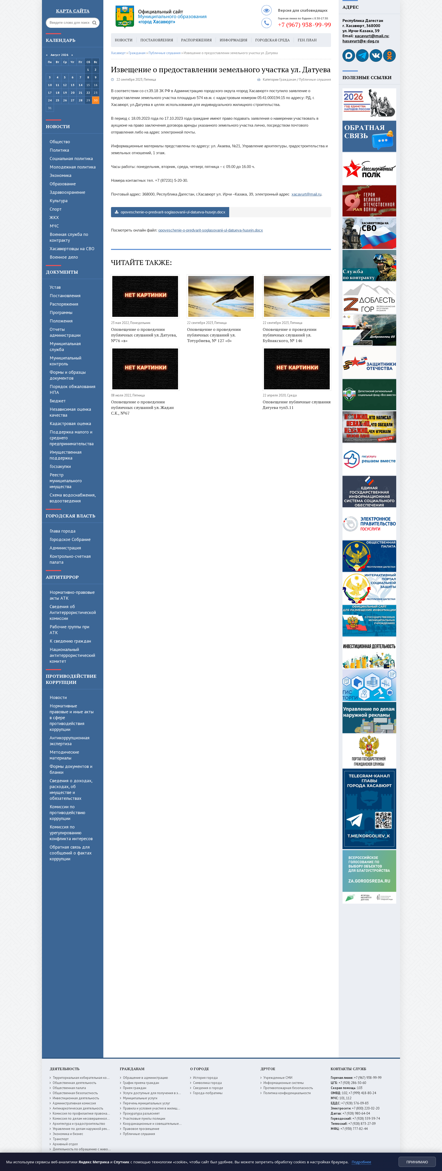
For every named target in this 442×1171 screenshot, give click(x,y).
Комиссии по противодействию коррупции (67, 812)
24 (50, 100)
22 (88, 92)
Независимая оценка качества (70, 412)
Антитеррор (62, 577)
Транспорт (61, 1139)
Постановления (65, 295)
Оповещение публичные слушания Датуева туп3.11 (297, 404)
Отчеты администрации (65, 332)
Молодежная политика (73, 167)
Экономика (60, 175)
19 (65, 92)
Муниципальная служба (65, 346)
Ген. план (307, 40)
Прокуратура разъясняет (141, 1113)
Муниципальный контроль (65, 361)
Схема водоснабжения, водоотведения (72, 498)
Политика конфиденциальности (287, 1093)
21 (80, 92)
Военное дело (64, 257)
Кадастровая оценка (70, 423)
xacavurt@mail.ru (306, 194)
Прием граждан (134, 1088)
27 (72, 100)
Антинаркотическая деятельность (78, 1108)
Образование (63, 184)
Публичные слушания (315, 79)
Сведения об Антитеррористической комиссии (73, 612)
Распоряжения (64, 304)
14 (80, 85)
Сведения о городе (208, 1088)
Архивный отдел (65, 1144)
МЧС (54, 226)
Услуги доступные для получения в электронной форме (164, 1093)
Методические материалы (64, 755)
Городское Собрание (70, 539)
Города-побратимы (208, 1093)
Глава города (62, 531)
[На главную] (175, 16)
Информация (233, 40)
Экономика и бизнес (68, 1134)
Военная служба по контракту (69, 237)
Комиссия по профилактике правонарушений (86, 1113)
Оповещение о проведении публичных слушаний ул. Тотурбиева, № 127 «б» (214, 335)
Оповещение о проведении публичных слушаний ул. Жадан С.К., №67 (142, 407)
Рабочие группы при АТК (69, 629)
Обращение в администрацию (145, 1078)
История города (205, 1078)
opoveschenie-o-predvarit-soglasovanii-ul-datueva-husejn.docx (172, 212)
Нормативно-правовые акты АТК (72, 595)
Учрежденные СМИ (277, 1078)
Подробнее (361, 1162)
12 (65, 85)
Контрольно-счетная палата (70, 559)
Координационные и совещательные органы (157, 1123)
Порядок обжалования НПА (72, 389)
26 (65, 100)
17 (50, 92)
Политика (59, 150)
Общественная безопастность (75, 1093)
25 (57, 100)
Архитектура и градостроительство (79, 1123)
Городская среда (272, 40)
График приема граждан (141, 1083)
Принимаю (417, 1162)
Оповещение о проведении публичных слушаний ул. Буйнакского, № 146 (289, 335)
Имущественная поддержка (66, 455)
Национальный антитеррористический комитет (72, 655)
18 (57, 92)
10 (50, 85)
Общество (60, 141)
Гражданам (287, 79)
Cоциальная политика (71, 158)
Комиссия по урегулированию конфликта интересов (71, 832)
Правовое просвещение (141, 1129)
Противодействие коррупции (71, 679)
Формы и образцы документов (68, 375)
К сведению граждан (70, 641)
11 (57, 85)
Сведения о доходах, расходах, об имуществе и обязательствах (71, 789)
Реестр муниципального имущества (66, 480)
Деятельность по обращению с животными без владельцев (97, 1149)
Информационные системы (283, 1083)
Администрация (65, 548)
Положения (61, 321)
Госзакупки (60, 466)
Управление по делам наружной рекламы (84, 1129)
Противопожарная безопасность (288, 1088)
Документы (62, 272)
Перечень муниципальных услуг (146, 1103)
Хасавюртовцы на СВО (72, 248)
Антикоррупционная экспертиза (70, 740)
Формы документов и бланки (71, 769)
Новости (58, 126)
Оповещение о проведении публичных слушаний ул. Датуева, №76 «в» (144, 335)
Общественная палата (69, 1088)
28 (80, 100)
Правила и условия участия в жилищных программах (162, 1108)
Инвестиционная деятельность (76, 1098)
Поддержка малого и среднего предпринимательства (72, 437)
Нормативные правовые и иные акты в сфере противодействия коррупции (72, 717)
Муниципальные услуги (140, 1098)
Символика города (207, 1083)
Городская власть (70, 516)
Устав (55, 287)
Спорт (56, 209)
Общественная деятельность (74, 1083)
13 (72, 85)
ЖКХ (54, 217)
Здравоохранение (67, 192)
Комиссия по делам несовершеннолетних (84, 1118)
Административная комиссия (74, 1103)
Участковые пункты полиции (144, 1118)
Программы (61, 312)
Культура (59, 200)
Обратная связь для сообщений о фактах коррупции (71, 853)
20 (72, 92)
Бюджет (58, 401)
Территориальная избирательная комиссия (85, 1078)
